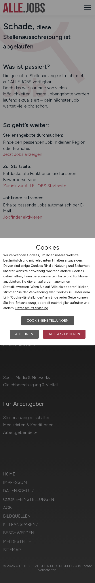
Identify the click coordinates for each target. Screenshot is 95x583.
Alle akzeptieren (64, 334)
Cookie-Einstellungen (47, 321)
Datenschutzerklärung (31, 308)
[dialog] (47, 291)
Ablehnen (24, 334)
